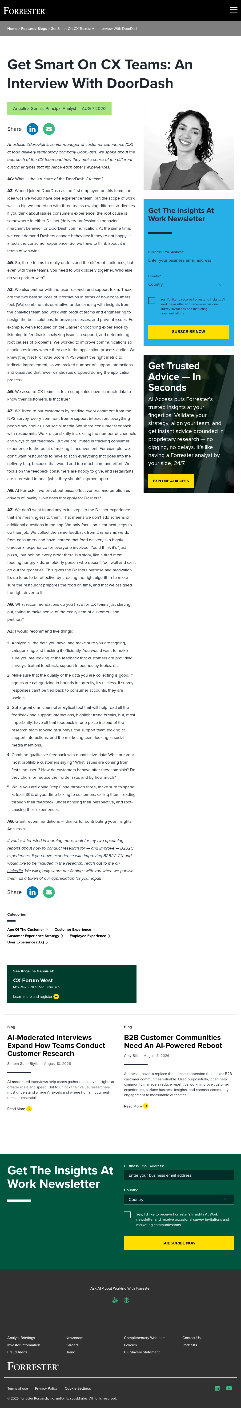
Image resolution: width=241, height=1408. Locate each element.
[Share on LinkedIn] (32, 129)
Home (12, 28)
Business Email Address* (166, 252)
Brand (70, 1352)
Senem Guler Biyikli (23, 1063)
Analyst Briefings (21, 1337)
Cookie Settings (78, 1388)
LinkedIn (15, 871)
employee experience (88, 936)
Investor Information (23, 1345)
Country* (154, 276)
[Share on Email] (49, 129)
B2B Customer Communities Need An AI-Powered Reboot (173, 1041)
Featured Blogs (34, 28)
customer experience (73, 929)
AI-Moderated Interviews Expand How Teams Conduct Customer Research (56, 1045)
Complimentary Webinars (144, 1337)
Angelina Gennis (28, 108)
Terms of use (17, 1388)
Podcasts (189, 1345)
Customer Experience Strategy (33, 936)
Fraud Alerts (17, 1352)
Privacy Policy (46, 1388)
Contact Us (191, 1337)
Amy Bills (131, 1055)
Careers (72, 1345)
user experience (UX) (25, 942)
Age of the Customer (25, 929)
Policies (130, 1345)
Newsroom (74, 1337)
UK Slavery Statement (142, 1352)
